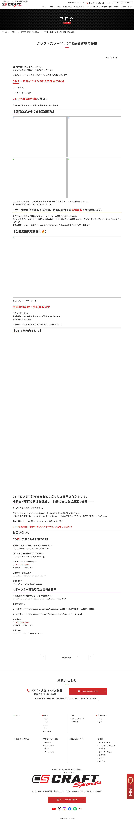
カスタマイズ (49, 745)
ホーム (44, 7)
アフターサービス (93, 7)
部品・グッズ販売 (105, 752)
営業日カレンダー (90, 698)
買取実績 (75, 722)
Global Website (127, 7)
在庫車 (51, 7)
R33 (46, 725)
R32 (46, 728)
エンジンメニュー (80, 7)
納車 (100, 722)
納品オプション (104, 742)
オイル (46, 749)
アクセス (102, 749)
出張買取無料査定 (78, 719)
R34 (46, 722)
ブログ (101, 758)
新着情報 (102, 755)
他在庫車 (47, 731)
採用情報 (102, 761)
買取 (100, 719)
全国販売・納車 (106, 7)
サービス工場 (49, 752)
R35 (46, 719)
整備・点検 (48, 742)
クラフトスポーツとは (107, 745)
